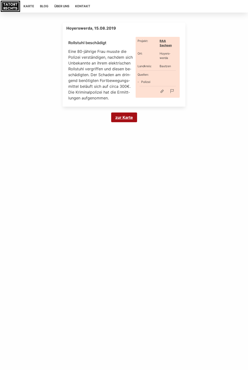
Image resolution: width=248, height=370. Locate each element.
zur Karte (124, 117)
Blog (44, 6)
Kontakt (82, 6)
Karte (28, 6)
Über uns (61, 6)
